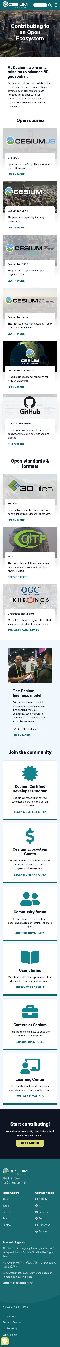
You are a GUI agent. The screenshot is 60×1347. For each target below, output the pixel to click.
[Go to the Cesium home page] (15, 4)
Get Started (30, 1143)
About (6, 1199)
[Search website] (49, 5)
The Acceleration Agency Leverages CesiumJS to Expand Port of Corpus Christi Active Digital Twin (29, 1252)
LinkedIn (43, 1212)
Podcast (43, 1231)
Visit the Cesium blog (18, 1283)
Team (6, 1205)
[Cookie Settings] (5, 1341)
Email (42, 1218)
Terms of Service (12, 1322)
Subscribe (44, 1224)
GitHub (43, 1199)
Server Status (10, 1334)
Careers (7, 1212)
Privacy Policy (10, 1316)
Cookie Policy (10, 1328)
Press (6, 1218)
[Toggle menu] (56, 5)
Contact (7, 1224)
